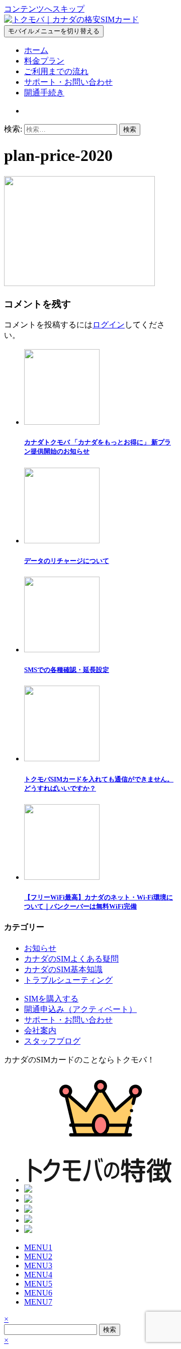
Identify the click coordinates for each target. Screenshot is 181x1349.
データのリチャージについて (66, 561)
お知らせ (40, 948)
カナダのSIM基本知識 (63, 969)
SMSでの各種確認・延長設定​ (66, 669)
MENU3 (38, 1265)
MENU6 (38, 1292)
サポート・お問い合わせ (68, 82)
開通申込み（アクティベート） (80, 1009)
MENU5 (38, 1283)
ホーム (36, 50)
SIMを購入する (51, 998)
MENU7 (38, 1302)
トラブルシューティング (68, 980)
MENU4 (38, 1274)
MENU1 (38, 1247)
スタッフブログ (52, 1041)
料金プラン (44, 61)
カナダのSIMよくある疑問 (71, 958)
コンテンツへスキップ (44, 9)
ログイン (109, 324)
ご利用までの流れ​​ (56, 71)
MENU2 (38, 1256)
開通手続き (44, 92)
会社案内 (40, 1030)
